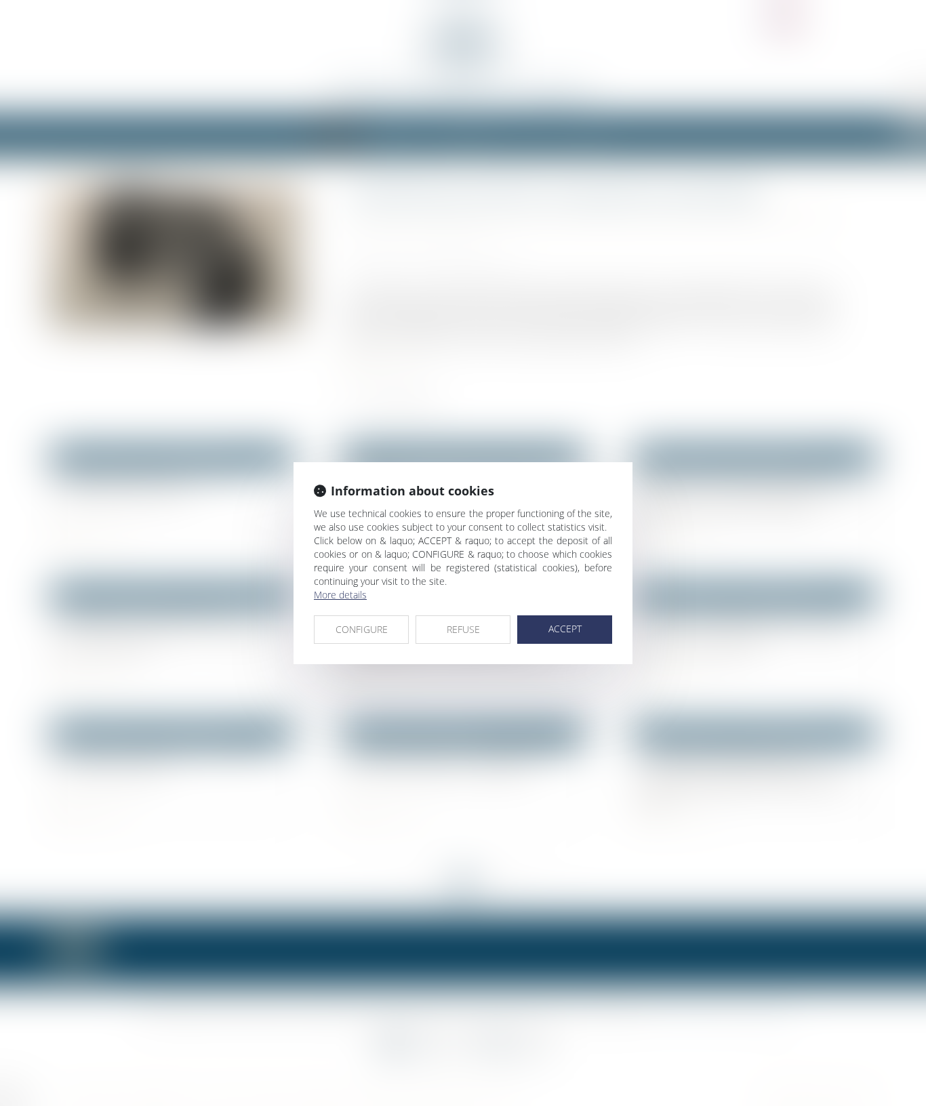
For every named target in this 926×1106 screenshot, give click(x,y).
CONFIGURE (362, 629)
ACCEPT (565, 628)
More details (340, 594)
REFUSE (463, 629)
